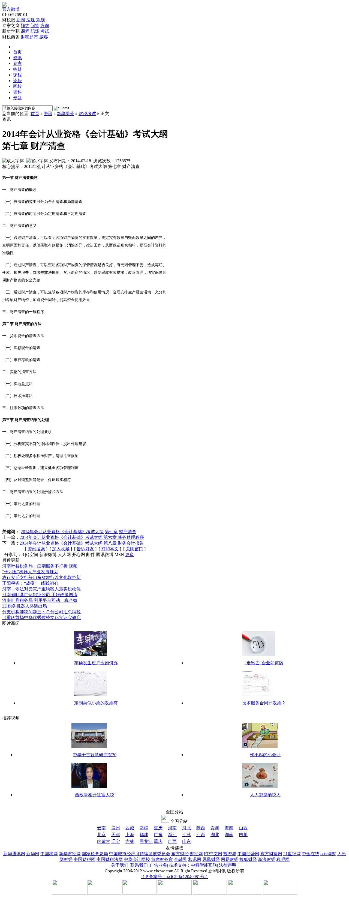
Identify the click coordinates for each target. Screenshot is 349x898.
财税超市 (29, 37)
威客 (43, 37)
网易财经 (229, 859)
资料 (17, 92)
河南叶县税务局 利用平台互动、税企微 (39, 600)
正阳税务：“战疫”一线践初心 (30, 583)
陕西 (200, 827)
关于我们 (119, 865)
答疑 (17, 69)
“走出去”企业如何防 (264, 662)
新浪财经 (266, 859)
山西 (243, 827)
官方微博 (11, 9)
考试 (44, 31)
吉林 (129, 841)
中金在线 (310, 853)
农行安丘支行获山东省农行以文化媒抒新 (41, 577)
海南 (229, 827)
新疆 (144, 827)
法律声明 (227, 865)
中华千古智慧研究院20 (94, 754)
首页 (17, 52)
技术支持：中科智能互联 (193, 865)
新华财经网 (70, 853)
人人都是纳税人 (265, 794)
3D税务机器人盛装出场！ (26, 606)
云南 (101, 827)
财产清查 (127, 531)
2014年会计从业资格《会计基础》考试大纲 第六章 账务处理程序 (82, 537)
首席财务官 (162, 859)
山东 (186, 841)
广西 (172, 841)
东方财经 (180, 853)
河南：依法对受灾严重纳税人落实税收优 (41, 589)
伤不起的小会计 (265, 754)
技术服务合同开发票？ (264, 703)
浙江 (172, 834)
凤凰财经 (211, 859)
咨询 (44, 25)
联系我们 (139, 865)
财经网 (196, 853)
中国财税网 (84, 859)
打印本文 (110, 548)
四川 (243, 834)
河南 (172, 827)
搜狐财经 (248, 859)
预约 (25, 25)
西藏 (129, 827)
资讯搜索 (36, 548)
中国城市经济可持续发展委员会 (139, 853)
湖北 (214, 834)
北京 (101, 834)
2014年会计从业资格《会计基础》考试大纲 (62, 531)
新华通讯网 (14, 853)
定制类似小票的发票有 (96, 703)
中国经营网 (248, 853)
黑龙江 (146, 841)
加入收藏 (61, 548)
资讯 (17, 57)
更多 (129, 554)
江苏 (186, 834)
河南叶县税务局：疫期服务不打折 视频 (39, 566)
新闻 (20, 19)
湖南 (229, 834)
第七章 (111, 531)
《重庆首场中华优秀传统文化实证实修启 (41, 617)
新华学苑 (65, 113)
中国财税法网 (110, 859)
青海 (214, 827)
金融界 (180, 859)
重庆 (158, 827)
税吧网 (283, 859)
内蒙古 (103, 841)
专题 (17, 97)
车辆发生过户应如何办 (96, 662)
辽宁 (115, 841)
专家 (17, 63)
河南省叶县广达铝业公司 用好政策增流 (39, 594)
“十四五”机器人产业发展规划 (30, 571)
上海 (129, 834)
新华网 (32, 853)
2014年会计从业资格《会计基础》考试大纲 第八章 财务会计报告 (82, 543)
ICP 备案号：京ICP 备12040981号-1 (174, 876)
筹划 (40, 19)
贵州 (115, 827)
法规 (30, 19)
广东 (158, 834)
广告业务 (158, 865)
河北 (186, 827)
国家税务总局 (95, 853)
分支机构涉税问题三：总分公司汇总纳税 (41, 611)
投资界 (229, 853)
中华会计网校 (137, 859)
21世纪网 (292, 853)
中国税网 (49, 853)
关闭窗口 (134, 548)
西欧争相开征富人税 (94, 794)
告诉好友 (85, 548)
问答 (35, 25)
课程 (25, 31)
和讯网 (194, 859)
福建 (144, 834)
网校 (17, 86)
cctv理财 (328, 853)
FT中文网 (213, 853)
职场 (35, 31)
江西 (200, 834)
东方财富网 (271, 853)
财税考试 (87, 113)
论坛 (17, 80)
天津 (115, 834)
